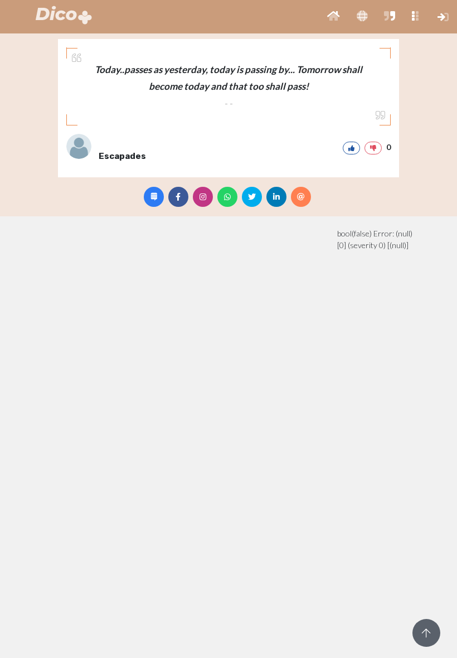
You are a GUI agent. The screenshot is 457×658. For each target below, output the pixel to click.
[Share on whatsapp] (227, 197)
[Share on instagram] (203, 197)
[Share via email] (301, 197)
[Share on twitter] (252, 197)
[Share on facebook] (178, 197)
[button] (333, 16)
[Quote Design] (154, 197)
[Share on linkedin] (276, 197)
